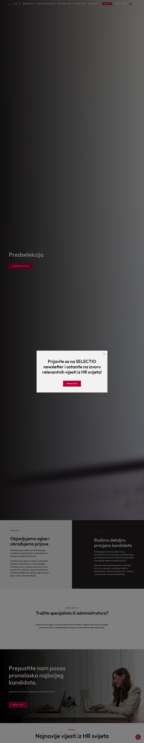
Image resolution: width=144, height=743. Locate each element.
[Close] (104, 354)
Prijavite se (72, 383)
